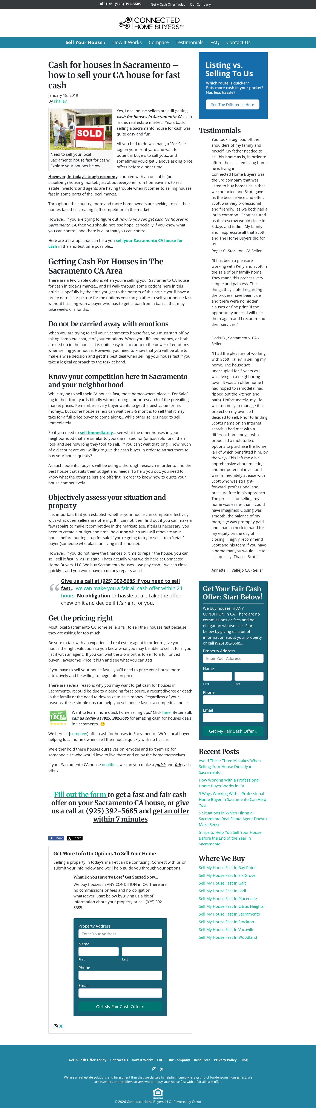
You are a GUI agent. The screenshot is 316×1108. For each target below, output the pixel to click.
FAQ (214, 42)
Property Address (94, 926)
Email (83, 985)
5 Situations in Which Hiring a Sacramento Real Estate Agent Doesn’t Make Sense (233, 818)
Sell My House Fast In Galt (222, 883)
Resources (202, 1060)
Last (125, 959)
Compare (159, 42)
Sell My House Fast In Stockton (226, 921)
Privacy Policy (225, 1060)
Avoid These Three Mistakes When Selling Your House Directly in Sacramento (230, 766)
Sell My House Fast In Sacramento (229, 914)
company (78, 733)
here (166, 712)
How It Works (127, 42)
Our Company (200, 4)
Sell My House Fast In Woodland (228, 937)
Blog (244, 1060)
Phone (84, 967)
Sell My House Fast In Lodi (222, 890)
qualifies (109, 764)
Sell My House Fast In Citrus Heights (231, 906)
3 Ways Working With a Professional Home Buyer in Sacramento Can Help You (232, 799)
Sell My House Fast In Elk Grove (227, 875)
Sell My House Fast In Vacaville (226, 929)
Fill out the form (80, 794)
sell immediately (96, 432)
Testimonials (189, 42)
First (81, 959)
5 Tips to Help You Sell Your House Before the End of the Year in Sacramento (230, 838)
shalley (60, 101)
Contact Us (238, 42)
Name (83, 943)
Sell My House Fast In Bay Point (227, 867)
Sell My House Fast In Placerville (228, 898)
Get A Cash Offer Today (168, 4)
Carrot (196, 1101)
